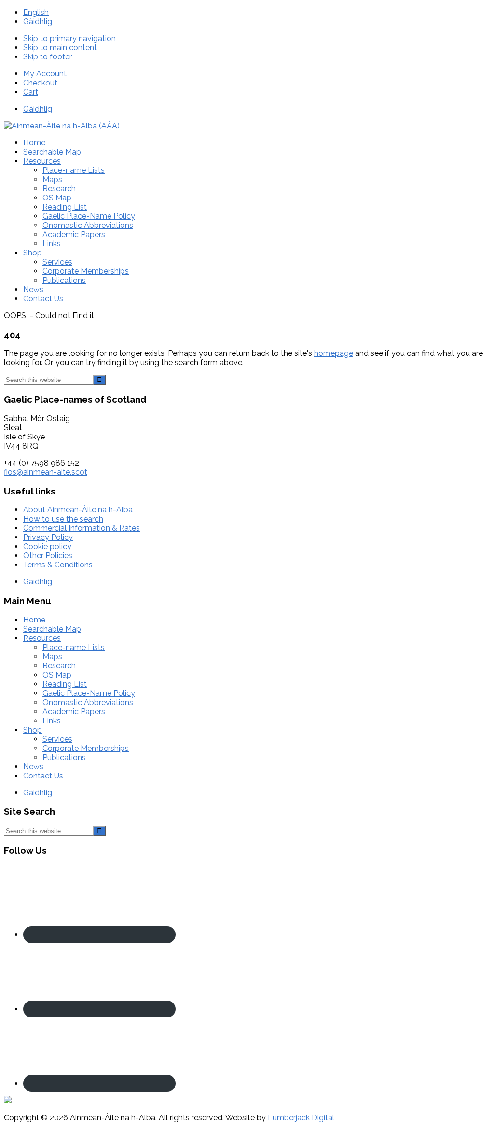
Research (59, 665)
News (33, 766)
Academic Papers (73, 711)
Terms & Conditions (58, 564)
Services (57, 739)
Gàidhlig (37, 21)
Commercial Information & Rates (81, 528)
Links (51, 720)
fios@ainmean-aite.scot (45, 472)
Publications (64, 757)
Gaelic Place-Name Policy (88, 693)
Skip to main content (60, 47)
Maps (52, 656)
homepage (333, 353)
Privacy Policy (48, 537)
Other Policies (47, 555)
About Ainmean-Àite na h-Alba (78, 509)
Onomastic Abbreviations (87, 702)
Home (34, 619)
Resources (42, 638)
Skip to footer (47, 56)
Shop (32, 729)
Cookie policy (47, 546)
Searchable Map (52, 629)
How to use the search (63, 518)
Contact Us (43, 775)
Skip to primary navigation (69, 38)
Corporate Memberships (85, 748)
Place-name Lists (73, 647)
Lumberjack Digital (301, 1117)
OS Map (56, 674)
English (36, 12)
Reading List (64, 684)
